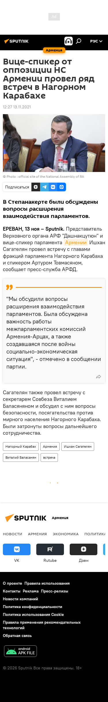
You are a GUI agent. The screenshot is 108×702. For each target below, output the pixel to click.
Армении (75, 242)
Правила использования (47, 583)
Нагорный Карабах (20, 446)
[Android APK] (20, 651)
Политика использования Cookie (33, 614)
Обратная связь (17, 635)
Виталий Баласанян (20, 457)
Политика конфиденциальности (32, 606)
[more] (98, 376)
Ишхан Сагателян (78, 446)
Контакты (11, 591)
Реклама (31, 591)
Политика (95, 533)
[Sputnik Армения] (17, 43)
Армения (50, 446)
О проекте (12, 583)
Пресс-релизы (54, 591)
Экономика (66, 533)
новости (12, 533)
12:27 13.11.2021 (17, 107)
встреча (49, 457)
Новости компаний (20, 598)
